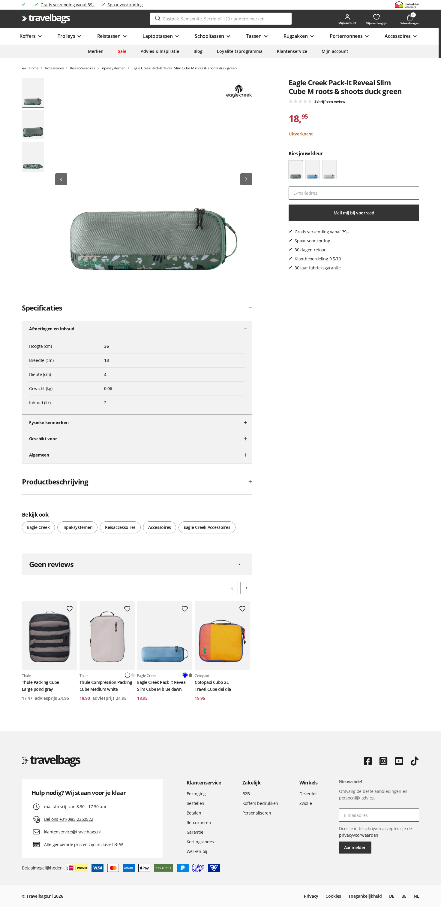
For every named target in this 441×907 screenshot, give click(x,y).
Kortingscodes (200, 842)
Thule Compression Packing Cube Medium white (106, 685)
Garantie (195, 832)
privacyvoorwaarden (358, 835)
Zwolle (305, 803)
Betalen (194, 813)
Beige (133, 675)
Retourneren (199, 822)
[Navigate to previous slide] (232, 588)
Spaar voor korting (125, 5)
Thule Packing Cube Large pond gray (40, 685)
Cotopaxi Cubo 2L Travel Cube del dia (213, 685)
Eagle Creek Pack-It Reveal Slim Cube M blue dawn (161, 685)
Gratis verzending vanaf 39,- (67, 5)
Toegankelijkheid (365, 896)
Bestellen (195, 803)
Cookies (333, 896)
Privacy (311, 896)
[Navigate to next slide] (246, 588)
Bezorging (196, 793)
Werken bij (197, 851)
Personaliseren (256, 813)
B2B (246, 793)
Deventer (308, 793)
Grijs (190, 675)
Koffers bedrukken (260, 803)
